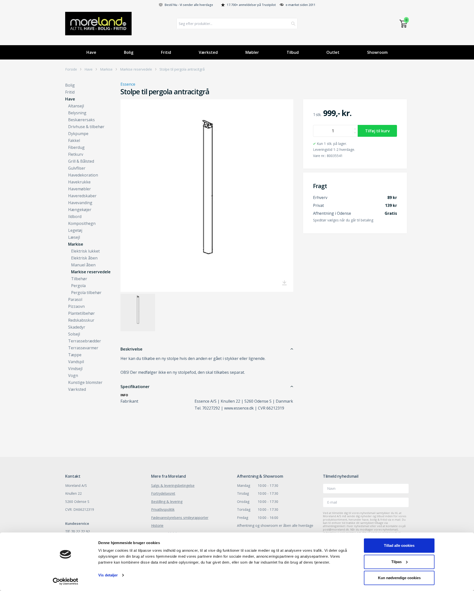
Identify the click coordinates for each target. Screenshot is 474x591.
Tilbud (293, 52)
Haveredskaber (82, 195)
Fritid (166, 52)
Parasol (75, 299)
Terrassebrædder (84, 341)
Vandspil (76, 361)
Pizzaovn (76, 306)
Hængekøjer (79, 209)
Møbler (252, 52)
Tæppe (74, 354)
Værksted (208, 52)
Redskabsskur (81, 320)
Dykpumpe (78, 133)
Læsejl (74, 237)
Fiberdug (76, 147)
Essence (127, 84)
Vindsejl (75, 368)
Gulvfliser (76, 168)
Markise (106, 69)
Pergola (78, 285)
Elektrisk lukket (85, 251)
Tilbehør (79, 278)
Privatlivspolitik (163, 509)
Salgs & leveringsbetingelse (173, 485)
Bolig (128, 52)
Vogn (73, 375)
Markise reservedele (136, 69)
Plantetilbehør (81, 313)
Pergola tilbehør (86, 292)
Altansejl (76, 106)
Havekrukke (79, 182)
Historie (157, 525)
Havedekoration (83, 175)
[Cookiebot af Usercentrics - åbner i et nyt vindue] (65, 581)
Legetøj (75, 230)
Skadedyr (76, 327)
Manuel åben (83, 265)
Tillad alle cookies (399, 545)
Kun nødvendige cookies (399, 578)
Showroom (377, 52)
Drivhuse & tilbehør (86, 126)
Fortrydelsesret (163, 493)
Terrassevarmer (83, 348)
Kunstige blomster (85, 382)
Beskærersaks (81, 119)
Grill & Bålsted (81, 161)
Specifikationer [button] (135, 386)
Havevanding (80, 202)
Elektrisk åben (84, 258)
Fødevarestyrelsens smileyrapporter (179, 517)
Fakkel (74, 140)
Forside (71, 69)
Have (91, 52)
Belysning (77, 113)
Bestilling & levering (166, 501)
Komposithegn (82, 223)
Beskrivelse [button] (131, 349)
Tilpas (396, 562)
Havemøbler (79, 189)
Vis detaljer (108, 575)
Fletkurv (75, 154)
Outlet (332, 52)
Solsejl (74, 334)
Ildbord (74, 216)
